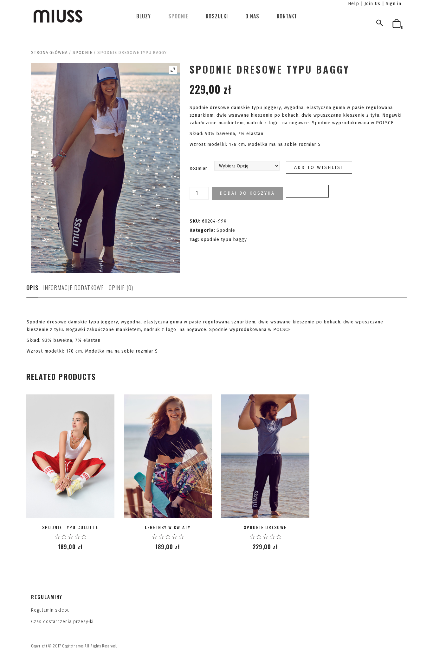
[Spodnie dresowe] (265, 456)
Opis (32, 287)
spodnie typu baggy (224, 239)
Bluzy (143, 16)
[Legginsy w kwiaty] (168, 456)
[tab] (32, 289)
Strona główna (49, 52)
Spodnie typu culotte (70, 527)
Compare (307, 191)
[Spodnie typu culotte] (70, 456)
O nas (252, 16)
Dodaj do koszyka (247, 193)
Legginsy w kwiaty (168, 527)
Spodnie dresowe (265, 527)
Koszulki (217, 16)
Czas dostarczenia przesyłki (62, 621)
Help (353, 3)
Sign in (393, 3)
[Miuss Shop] (58, 16)
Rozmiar (198, 168)
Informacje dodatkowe (73, 287)
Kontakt (287, 16)
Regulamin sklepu (50, 610)
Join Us (372, 3)
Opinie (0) (121, 287)
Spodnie (178, 16)
